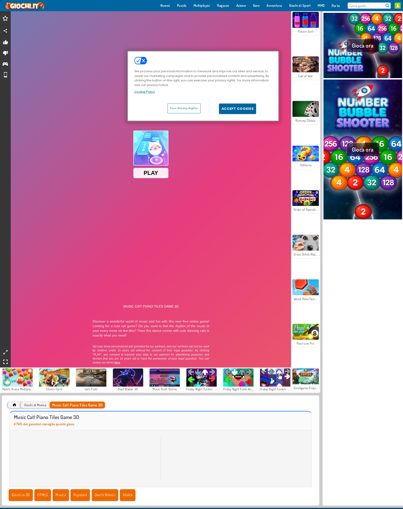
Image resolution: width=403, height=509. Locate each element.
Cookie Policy (144, 92)
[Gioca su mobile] (5, 75)
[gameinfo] (5, 64)
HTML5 (42, 494)
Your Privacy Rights (184, 108)
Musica (61, 494)
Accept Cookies (238, 108)
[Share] (5, 30)
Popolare (80, 494)
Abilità (127, 494)
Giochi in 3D (21, 494)
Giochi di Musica (35, 405)
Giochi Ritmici (105, 494)
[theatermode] (5, 352)
